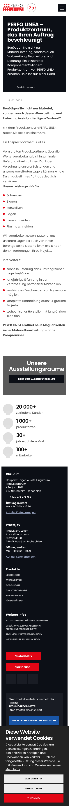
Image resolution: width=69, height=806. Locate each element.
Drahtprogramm (16, 590)
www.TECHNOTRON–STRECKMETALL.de (34, 720)
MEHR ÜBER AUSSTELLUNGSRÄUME (36, 379)
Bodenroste (13, 585)
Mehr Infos (13, 769)
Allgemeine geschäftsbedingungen (27, 620)
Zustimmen (33, 798)
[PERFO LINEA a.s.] (19, 8)
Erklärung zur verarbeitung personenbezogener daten (23, 627)
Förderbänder (14, 600)
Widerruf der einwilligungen (23, 639)
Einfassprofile (14, 595)
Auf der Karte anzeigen (21, 512)
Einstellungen (33, 788)
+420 (20, 497)
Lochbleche (13, 574)
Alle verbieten (33, 778)
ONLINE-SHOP (22, 667)
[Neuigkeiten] (8, 87)
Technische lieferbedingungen (24, 634)
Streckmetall (14, 580)
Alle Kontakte (23, 655)
